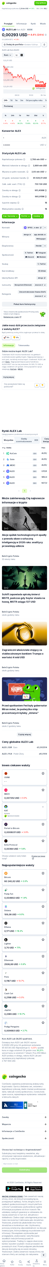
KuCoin (13, 369)
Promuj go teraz (38, 856)
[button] (27, 234)
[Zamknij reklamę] (43, 807)
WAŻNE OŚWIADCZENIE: (12, 1196)
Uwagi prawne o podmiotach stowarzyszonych (20, 434)
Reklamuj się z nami (11, 317)
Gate (7, 362)
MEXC (20, 369)
